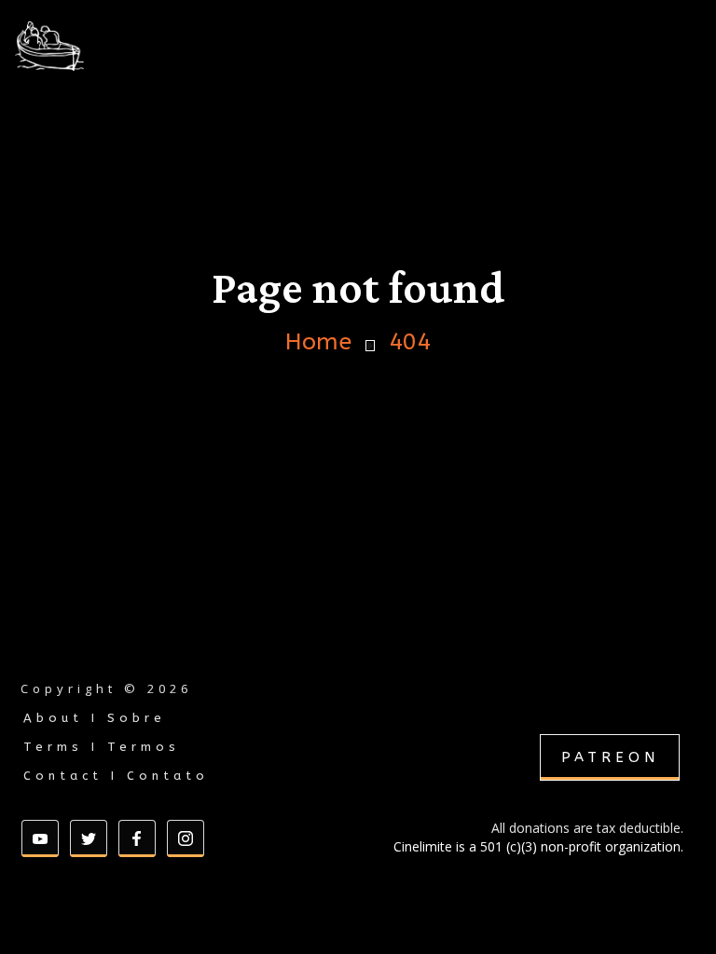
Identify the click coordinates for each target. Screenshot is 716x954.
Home (318, 342)
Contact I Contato (116, 776)
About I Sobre (94, 718)
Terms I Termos (101, 747)
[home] (97, 46)
